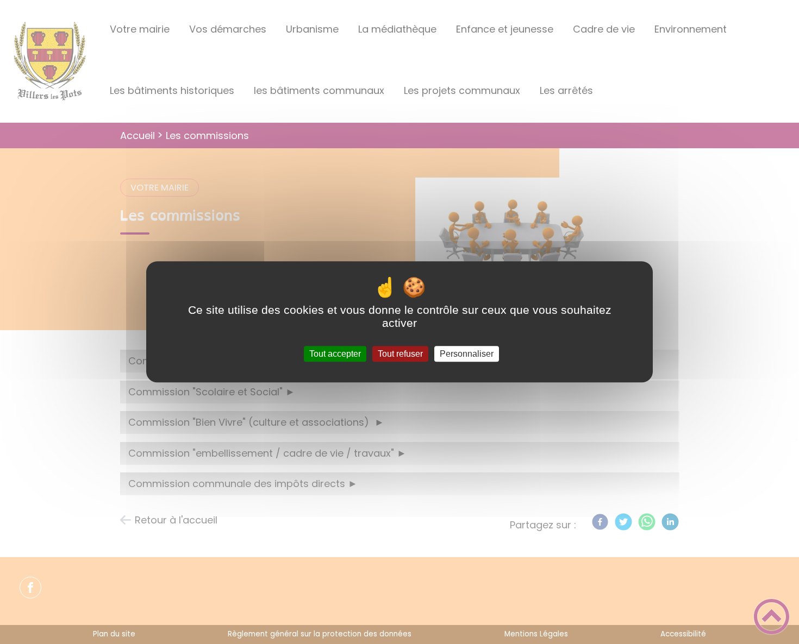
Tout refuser (400, 353)
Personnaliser (467, 353)
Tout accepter (335, 353)
